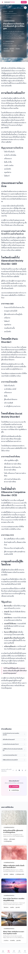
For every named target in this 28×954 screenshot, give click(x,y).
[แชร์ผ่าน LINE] (10, 54)
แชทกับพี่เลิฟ (15, 786)
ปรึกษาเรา (24, 2)
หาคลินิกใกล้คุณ (15, 790)
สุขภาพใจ (11, 11)
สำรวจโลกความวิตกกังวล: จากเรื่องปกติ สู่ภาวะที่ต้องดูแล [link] (14, 16)
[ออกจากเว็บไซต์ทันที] (25, 7)
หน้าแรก (5, 11)
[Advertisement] (14, 706)
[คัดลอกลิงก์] (16, 54)
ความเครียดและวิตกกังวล (10, 13)
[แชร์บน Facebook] (7, 54)
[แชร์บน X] (13, 54)
